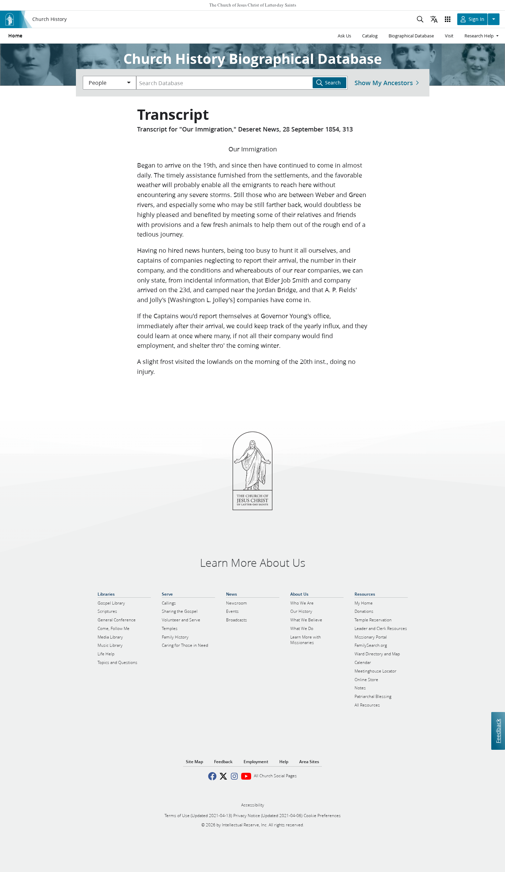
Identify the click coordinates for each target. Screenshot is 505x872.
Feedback (498, 731)
